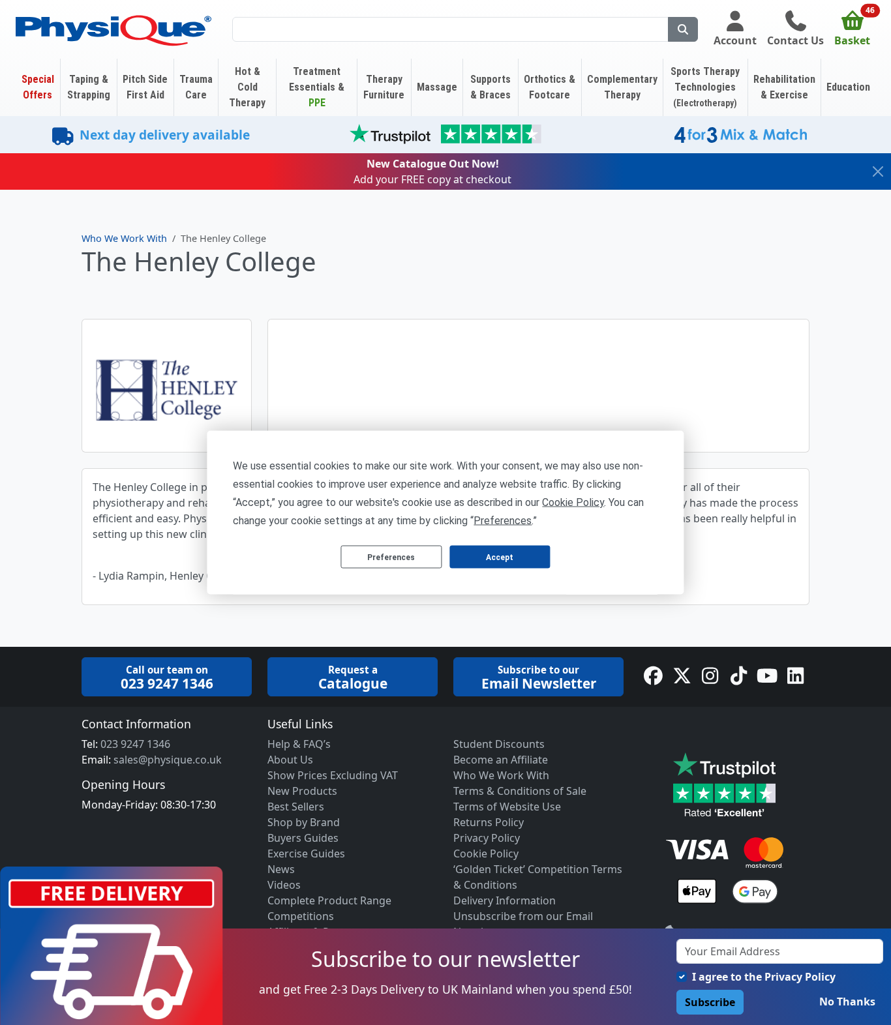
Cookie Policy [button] (573, 502)
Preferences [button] (503, 520)
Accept (499, 556)
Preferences (391, 556)
